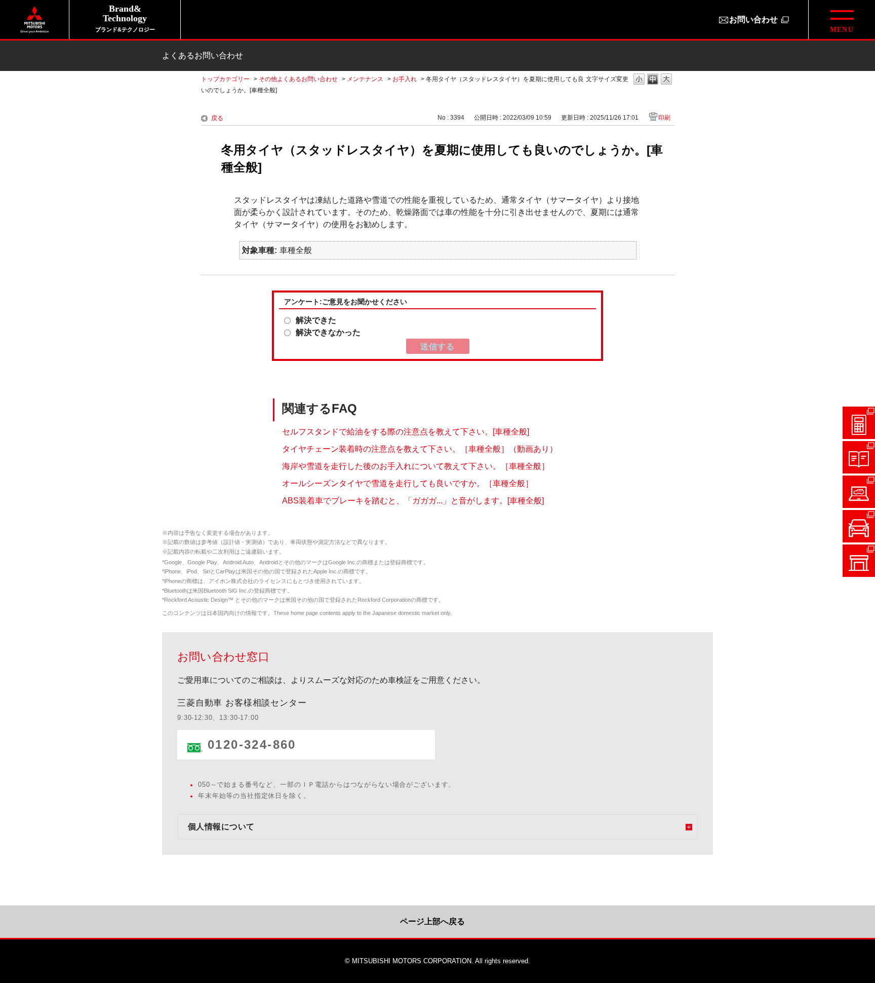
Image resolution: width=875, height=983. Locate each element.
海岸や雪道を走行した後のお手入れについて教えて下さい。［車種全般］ (415, 466)
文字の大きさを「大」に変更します (666, 80)
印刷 (664, 117)
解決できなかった (328, 332)
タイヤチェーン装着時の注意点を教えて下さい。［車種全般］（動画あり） (420, 449)
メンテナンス (365, 79)
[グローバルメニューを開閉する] (841, 19)
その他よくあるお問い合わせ (298, 79)
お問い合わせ (753, 19)
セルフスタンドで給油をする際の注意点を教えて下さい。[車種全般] (405, 431)
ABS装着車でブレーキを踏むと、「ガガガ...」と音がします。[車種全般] (413, 500)
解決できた (316, 320)
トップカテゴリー (225, 79)
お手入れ (404, 79)
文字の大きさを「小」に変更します (639, 80)
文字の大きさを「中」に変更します (652, 80)
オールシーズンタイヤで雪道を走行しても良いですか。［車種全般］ (407, 483)
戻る (217, 118)
